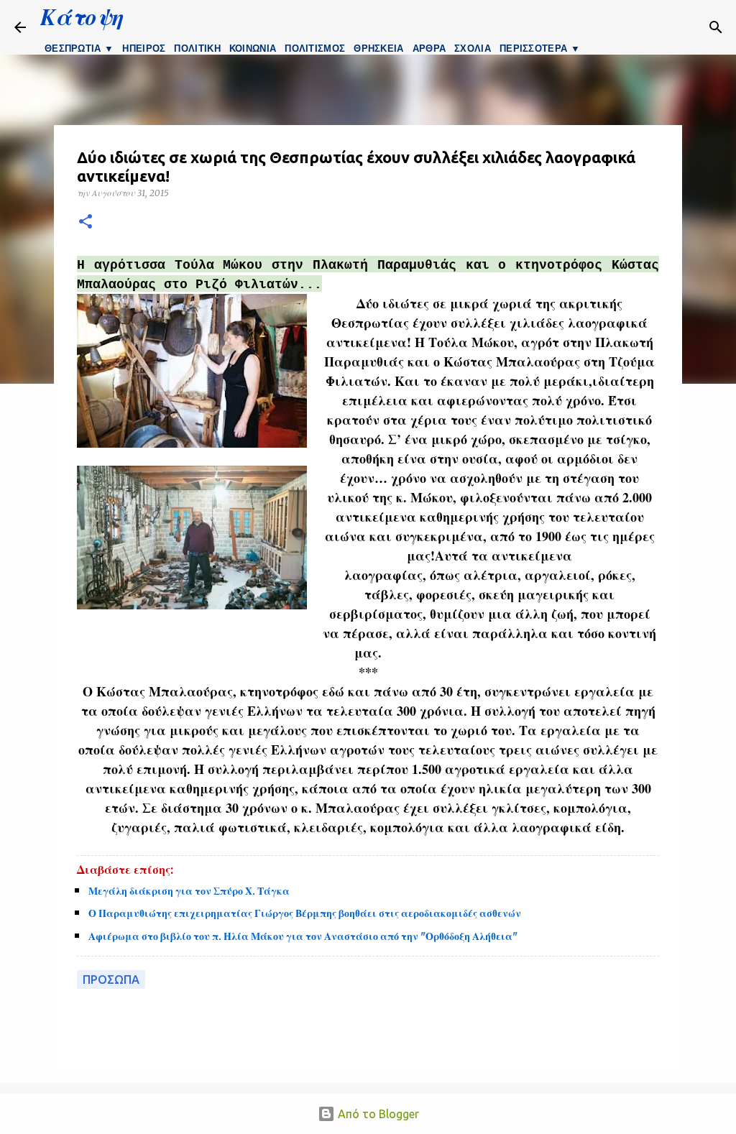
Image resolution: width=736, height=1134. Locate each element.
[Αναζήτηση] (604, 27)
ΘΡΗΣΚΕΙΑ (378, 48)
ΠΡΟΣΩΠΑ (111, 979)
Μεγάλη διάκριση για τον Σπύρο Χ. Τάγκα (189, 891)
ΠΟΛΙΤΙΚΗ (197, 48)
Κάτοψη (82, 16)
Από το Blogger (377, 1113)
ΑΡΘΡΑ (429, 48)
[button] (85, 222)
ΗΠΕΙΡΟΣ (143, 48)
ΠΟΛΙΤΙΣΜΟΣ (315, 48)
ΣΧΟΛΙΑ (472, 48)
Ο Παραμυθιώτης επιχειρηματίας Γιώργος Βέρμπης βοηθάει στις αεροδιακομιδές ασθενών (304, 913)
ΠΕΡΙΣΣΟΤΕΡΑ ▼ (540, 48)
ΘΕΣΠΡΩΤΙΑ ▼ (79, 48)
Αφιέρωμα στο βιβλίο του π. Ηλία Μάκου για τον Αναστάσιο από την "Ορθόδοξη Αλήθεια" (303, 936)
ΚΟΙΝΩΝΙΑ (252, 48)
